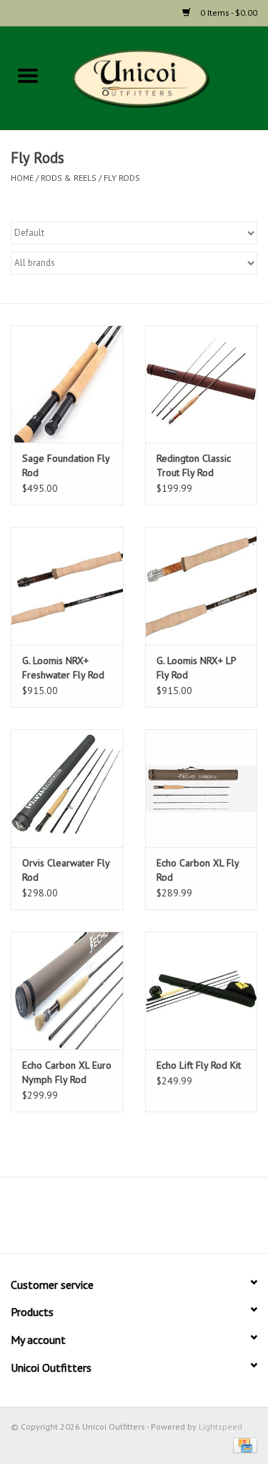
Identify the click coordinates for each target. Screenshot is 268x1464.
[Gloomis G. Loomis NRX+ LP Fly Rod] (201, 586)
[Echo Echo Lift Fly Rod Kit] (201, 990)
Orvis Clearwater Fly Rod (65, 870)
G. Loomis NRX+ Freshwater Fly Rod (63, 667)
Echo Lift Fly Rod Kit (199, 1065)
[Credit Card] (242, 1444)
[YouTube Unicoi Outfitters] (134, 1220)
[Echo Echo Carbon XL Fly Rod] (201, 788)
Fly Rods (122, 177)
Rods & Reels (68, 177)
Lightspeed (220, 1426)
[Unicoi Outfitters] (162, 77)
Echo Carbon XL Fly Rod (198, 870)
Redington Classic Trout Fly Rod (194, 465)
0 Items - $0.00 (227, 12)
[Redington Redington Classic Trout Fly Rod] (201, 384)
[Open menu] (28, 75)
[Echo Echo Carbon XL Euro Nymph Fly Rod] (67, 990)
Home (22, 177)
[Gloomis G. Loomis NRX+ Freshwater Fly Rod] (67, 586)
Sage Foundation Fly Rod (65, 465)
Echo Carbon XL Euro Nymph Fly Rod (66, 1072)
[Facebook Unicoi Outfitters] (108, 1220)
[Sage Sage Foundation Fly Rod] (67, 384)
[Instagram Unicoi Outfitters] (160, 1220)
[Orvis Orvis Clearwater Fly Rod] (67, 788)
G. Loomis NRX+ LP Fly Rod (196, 667)
